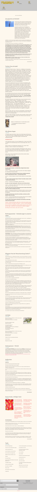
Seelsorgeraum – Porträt (12, 346)
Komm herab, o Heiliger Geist (13, 397)
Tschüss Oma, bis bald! (11, 66)
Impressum (18, 490)
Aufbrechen (8, 359)
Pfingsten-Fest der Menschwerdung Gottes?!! (17, 253)
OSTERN (7, 315)
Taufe (6, 443)
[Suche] (17, 481)
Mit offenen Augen (10, 131)
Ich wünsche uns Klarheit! (12, 19)
